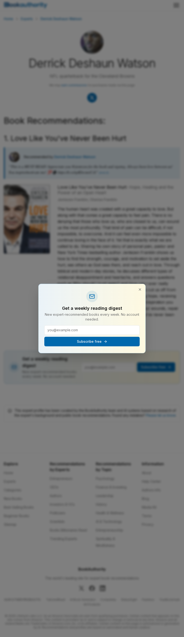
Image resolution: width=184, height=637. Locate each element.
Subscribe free (89, 341)
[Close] (140, 289)
